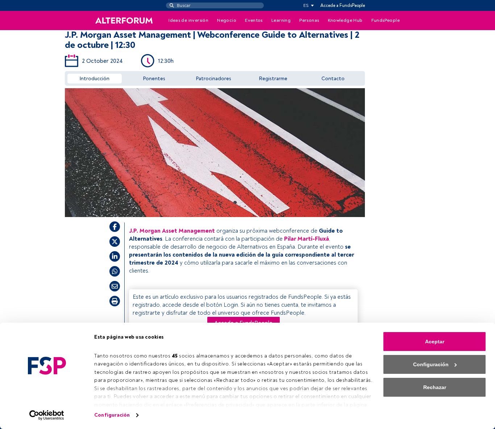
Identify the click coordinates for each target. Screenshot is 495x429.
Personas (309, 20)
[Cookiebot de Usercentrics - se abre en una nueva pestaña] (47, 415)
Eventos (254, 20)
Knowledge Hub (345, 20)
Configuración (112, 415)
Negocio (226, 20)
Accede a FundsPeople (342, 5)
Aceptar (434, 341)
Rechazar (434, 387)
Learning (281, 20)
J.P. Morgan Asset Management (172, 230)
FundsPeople (385, 20)
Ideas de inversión (188, 20)
